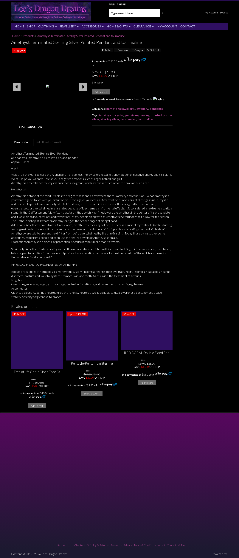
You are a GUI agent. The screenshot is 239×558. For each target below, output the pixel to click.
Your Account (64, 545)
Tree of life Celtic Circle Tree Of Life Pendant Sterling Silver (37, 372)
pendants (156, 108)
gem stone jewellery (120, 108)
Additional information (50, 142)
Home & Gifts (117, 26)
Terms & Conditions (145, 545)
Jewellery (68, 26)
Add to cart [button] (37, 405)
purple (167, 115)
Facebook (123, 50)
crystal (118, 115)
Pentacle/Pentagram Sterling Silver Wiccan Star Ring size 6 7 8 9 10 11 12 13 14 (92, 363)
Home (19, 26)
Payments (116, 545)
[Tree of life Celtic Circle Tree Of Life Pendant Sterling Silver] (37, 340)
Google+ (138, 50)
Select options (92, 393)
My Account (211, 12)
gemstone (132, 115)
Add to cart (101, 92)
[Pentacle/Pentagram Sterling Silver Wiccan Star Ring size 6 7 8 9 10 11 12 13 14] (92, 335)
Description (21, 142)
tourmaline (145, 119)
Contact (187, 26)
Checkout (79, 545)
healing (145, 115)
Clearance (142, 26)
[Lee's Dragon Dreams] (51, 19)
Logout (224, 12)
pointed (156, 115)
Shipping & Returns (98, 545)
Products (29, 36)
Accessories (91, 26)
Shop (31, 26)
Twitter (108, 50)
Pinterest (154, 50)
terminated (128, 119)
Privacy (128, 545)
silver (96, 119)
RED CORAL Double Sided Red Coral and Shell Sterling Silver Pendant (146, 353)
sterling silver (110, 119)
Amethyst (106, 115)
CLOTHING (46, 26)
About (161, 545)
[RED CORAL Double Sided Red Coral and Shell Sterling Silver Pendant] (147, 330)
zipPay (181, 545)
